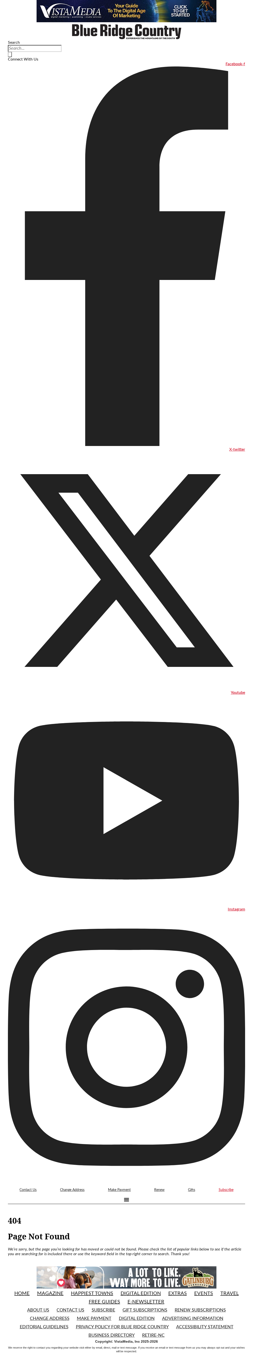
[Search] (10, 54)
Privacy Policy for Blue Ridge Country (122, 1327)
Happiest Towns (92, 1293)
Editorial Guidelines (44, 1327)
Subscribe (226, 1190)
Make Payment (119, 1190)
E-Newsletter (145, 1301)
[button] (127, 1200)
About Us (38, 1310)
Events (203, 1293)
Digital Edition (141, 1293)
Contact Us (28, 1190)
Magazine (50, 1293)
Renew (159, 1190)
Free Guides (104, 1301)
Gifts (191, 1190)
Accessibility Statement (204, 1327)
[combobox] (35, 48)
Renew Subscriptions (200, 1310)
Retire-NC (153, 1335)
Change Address (72, 1190)
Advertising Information (192, 1318)
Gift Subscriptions (145, 1310)
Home (22, 1293)
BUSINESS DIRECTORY (111, 1335)
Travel (229, 1293)
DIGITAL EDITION (137, 1318)
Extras (177, 1293)
